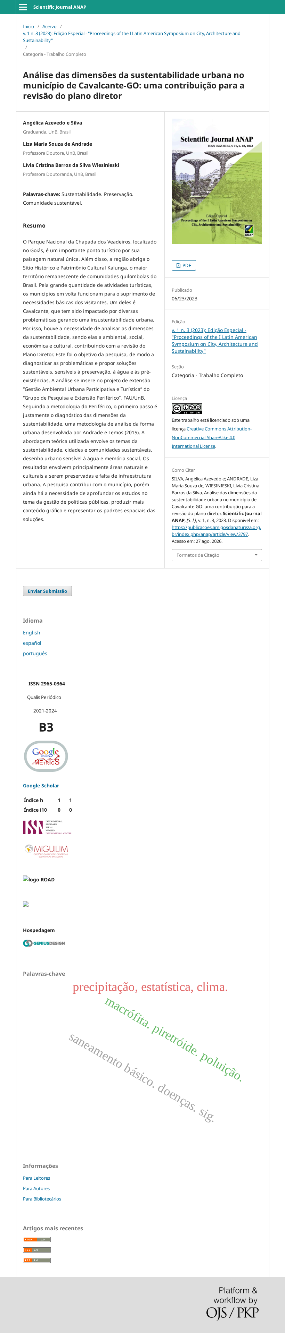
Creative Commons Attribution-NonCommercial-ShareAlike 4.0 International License (212, 437)
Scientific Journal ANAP (59, 7)
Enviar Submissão (47, 591)
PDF (186, 265)
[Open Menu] (23, 7)
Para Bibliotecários (42, 1199)
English (31, 632)
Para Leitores (36, 1178)
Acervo (49, 26)
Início (28, 26)
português (35, 653)
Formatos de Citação (198, 555)
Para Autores (36, 1188)
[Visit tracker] (25, 905)
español (32, 643)
